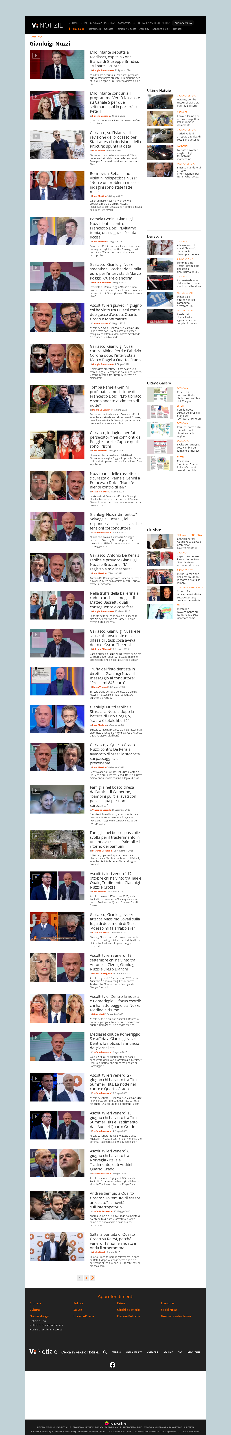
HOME (33, 37)
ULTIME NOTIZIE (78, 23)
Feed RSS (116, 1352)
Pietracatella (94, 29)
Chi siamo (36, 1432)
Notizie (47, 1351)
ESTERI (136, 23)
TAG (40, 37)
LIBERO (41, 1427)
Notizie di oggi (39, 1316)
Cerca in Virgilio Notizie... (81, 1352)
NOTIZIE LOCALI (185, 293)
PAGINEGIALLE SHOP (83, 1427)
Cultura (35, 1310)
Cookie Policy (69, 1432)
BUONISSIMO (175, 1427)
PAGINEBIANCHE (113, 1427)
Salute (77, 1310)
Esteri (121, 1303)
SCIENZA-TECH (151, 23)
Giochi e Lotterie (128, 1310)
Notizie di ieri (38, 1321)
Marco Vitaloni (100, 687)
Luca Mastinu (99, 196)
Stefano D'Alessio (101, 532)
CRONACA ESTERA (186, 95)
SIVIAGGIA (149, 1427)
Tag (180, 1352)
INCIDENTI (182, 146)
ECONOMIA (123, 23)
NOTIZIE (51, 25)
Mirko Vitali (98, 1014)
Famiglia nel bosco (126, 29)
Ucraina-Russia (83, 1316)
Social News (169, 1310)
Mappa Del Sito (134, 1352)
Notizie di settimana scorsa (46, 1329)
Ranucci (177, 29)
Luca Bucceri (99, 891)
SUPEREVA (189, 1427)
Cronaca (35, 1303)
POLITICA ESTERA (186, 164)
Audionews (181, 23)
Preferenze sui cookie (88, 1432)
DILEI (139, 1427)
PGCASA (99, 1427)
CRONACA (96, 23)
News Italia (194, 1352)
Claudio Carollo (100, 491)
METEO (180, 605)
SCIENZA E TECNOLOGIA (189, 535)
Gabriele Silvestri (101, 282)
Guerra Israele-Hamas (176, 1316)
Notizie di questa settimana (46, 1325)
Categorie (152, 1352)
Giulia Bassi (98, 150)
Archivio (168, 1352)
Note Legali (47, 1432)
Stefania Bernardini (102, 850)
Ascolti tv (144, 29)
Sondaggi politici (161, 29)
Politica (78, 1303)
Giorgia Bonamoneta (103, 70)
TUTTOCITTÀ (129, 1427)
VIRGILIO (50, 1427)
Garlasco (108, 29)
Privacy (58, 1432)
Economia (168, 1303)
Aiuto (102, 1432)
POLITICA (109, 23)
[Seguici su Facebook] (113, 1366)
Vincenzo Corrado (101, 809)
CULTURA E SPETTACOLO (189, 587)
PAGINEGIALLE (63, 1427)
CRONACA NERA (185, 259)
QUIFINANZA (161, 1427)
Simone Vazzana (101, 115)
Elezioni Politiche (128, 1316)
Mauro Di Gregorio (102, 409)
